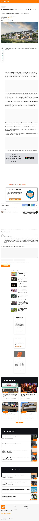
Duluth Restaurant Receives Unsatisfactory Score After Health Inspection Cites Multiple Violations (9, 415)
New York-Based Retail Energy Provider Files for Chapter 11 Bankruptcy (16, 489)
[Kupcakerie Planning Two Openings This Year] (14, 274)
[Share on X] (7, 21)
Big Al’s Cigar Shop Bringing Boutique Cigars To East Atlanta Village (23, 278)
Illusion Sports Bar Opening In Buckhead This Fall (11, 443)
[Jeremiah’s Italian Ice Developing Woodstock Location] (14, 290)
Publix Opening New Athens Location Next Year (11, 436)
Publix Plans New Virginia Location (9, 496)
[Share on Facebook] (5, 21)
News (35, 478)
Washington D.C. (33, 499)
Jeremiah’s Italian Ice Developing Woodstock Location (22, 290)
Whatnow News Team (6, 398)
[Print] (11, 21)
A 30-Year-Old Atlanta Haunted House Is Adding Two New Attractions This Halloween (28, 395)
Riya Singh (24, 299)
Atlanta (35, 453)
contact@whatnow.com (6, 513)
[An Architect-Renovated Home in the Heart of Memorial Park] (14, 310)
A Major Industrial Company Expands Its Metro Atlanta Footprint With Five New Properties (23, 296)
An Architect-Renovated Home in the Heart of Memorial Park (22, 309)
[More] (12, 21)
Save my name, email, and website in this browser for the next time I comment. (15, 262)
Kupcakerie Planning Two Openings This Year (22, 273)
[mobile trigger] (38, 1)
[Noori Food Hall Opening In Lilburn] (14, 285)
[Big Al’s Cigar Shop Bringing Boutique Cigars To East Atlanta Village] (14, 279)
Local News (5, 392)
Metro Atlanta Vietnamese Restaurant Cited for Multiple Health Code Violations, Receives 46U (28, 415)
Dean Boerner (10, 17)
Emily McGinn (25, 275)
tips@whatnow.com (18, 346)
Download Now (19, 370)
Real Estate (3, 6)
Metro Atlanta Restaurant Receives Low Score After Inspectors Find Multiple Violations (10, 395)
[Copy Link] (9, 21)
